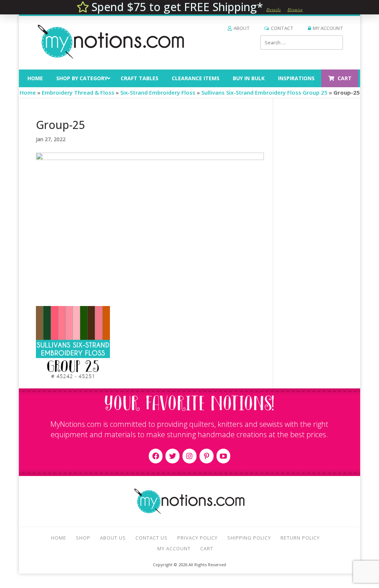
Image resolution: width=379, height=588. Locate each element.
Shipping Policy (249, 537)
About (242, 28)
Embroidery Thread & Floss (78, 92)
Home (28, 92)
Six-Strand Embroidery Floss (157, 92)
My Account (328, 28)
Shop (83, 537)
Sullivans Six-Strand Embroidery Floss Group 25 (264, 92)
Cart (206, 548)
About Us (113, 537)
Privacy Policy (197, 537)
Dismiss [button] (295, 9)
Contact (282, 28)
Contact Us (151, 537)
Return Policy (300, 537)
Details (273, 9)
